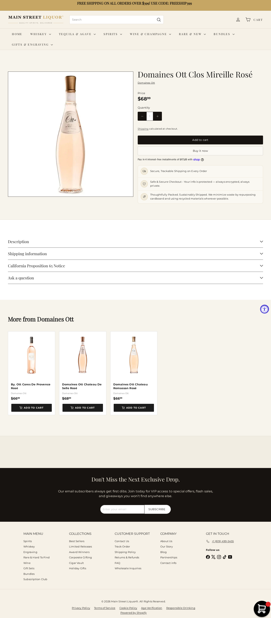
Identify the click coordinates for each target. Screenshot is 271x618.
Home (17, 34)
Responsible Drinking (180, 607)
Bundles (222, 34)
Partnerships (168, 557)
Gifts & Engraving (31, 44)
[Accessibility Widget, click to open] (264, 309)
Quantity (144, 107)
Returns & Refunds (127, 557)
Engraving (30, 552)
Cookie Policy (128, 607)
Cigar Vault (76, 563)
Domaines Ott (55, 319)
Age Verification (151, 607)
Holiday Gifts (77, 568)
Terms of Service (104, 607)
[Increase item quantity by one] (157, 116)
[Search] (159, 19)
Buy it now (200, 151)
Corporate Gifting (80, 557)
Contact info (168, 563)
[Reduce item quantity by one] (142, 116)
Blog (163, 552)
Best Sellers (77, 541)
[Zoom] (70, 134)
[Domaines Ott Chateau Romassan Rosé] (134, 365)
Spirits (111, 34)
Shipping (143, 128)
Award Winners (79, 552)
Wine (27, 563)
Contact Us (122, 541)
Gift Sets (28, 568)
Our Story (166, 546)
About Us (166, 541)
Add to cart (33, 407)
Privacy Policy (81, 607)
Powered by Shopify (133, 612)
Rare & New (191, 34)
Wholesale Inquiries (128, 568)
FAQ (117, 563)
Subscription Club (35, 579)
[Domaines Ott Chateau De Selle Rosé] (82, 365)
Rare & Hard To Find (36, 557)
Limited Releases (80, 546)
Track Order (122, 546)
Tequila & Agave (76, 34)
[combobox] (116, 19)
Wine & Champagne (149, 34)
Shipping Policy (125, 552)
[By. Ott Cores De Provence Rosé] (31, 365)
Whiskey (39, 34)
